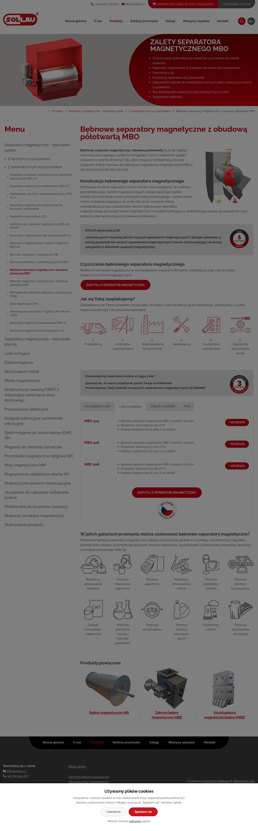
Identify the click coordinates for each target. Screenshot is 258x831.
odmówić (135, 821)
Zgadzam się (143, 811)
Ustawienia (113, 811)
